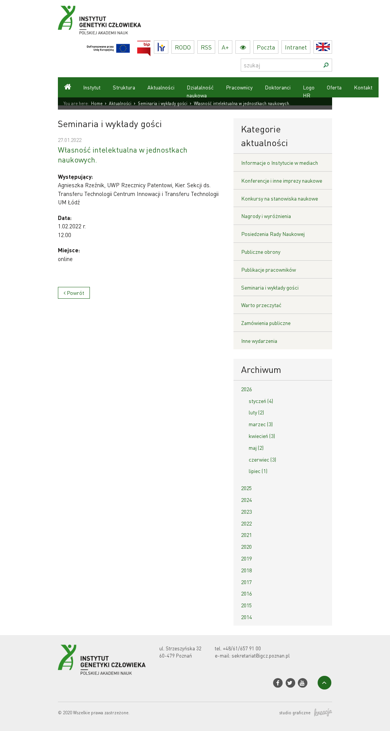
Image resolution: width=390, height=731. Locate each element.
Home (96, 103)
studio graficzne (294, 712)
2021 (246, 534)
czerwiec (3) (262, 459)
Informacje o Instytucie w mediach (279, 162)
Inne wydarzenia (259, 340)
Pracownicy (239, 87)
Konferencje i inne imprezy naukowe (281, 180)
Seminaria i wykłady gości (162, 103)
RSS (206, 47)
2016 (246, 593)
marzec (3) (261, 423)
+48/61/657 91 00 (242, 648)
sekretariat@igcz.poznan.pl (261, 655)
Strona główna (67, 87)
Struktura (124, 87)
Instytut (92, 87)
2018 (246, 570)
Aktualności (160, 87)
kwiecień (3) (262, 435)
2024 (246, 499)
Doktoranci (278, 87)
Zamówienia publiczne (266, 322)
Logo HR (309, 91)
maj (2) (256, 447)
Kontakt (363, 87)
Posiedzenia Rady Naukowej (273, 233)
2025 (246, 487)
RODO (183, 47)
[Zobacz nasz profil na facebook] (277, 682)
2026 (246, 388)
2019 (246, 558)
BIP (150, 45)
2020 (246, 546)
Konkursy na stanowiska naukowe (279, 198)
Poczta (266, 47)
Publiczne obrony (260, 251)
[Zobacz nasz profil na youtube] (302, 682)
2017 (246, 581)
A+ (225, 47)
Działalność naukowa (200, 91)
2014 (246, 616)
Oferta (334, 87)
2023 (246, 511)
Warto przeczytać (261, 304)
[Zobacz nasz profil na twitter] (290, 682)
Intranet (296, 47)
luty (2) (256, 412)
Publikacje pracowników (268, 269)
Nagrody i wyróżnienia (266, 215)
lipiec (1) (258, 470)
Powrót (75, 292)
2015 (246, 605)
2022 (246, 523)
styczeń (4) (261, 400)
